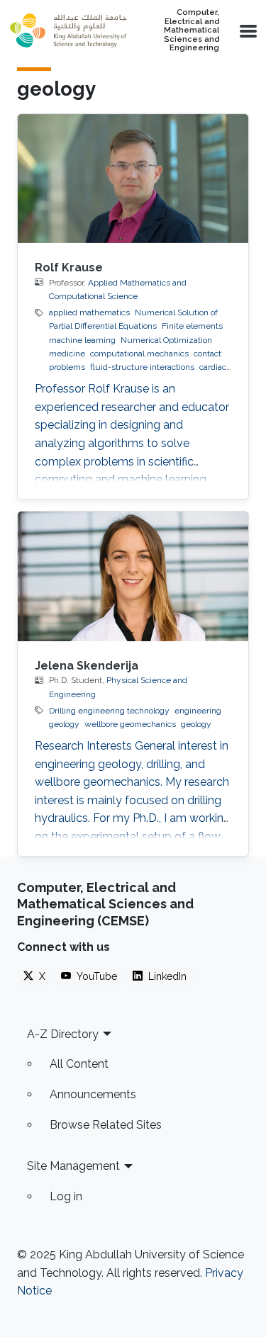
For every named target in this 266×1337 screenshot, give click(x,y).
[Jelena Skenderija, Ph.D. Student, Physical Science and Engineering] (133, 576)
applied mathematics (89, 312)
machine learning (82, 340)
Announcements (93, 1094)
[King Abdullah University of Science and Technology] (68, 30)
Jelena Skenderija (86, 665)
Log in (66, 1196)
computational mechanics (139, 354)
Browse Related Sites (106, 1125)
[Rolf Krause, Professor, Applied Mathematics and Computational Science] (133, 179)
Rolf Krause (69, 267)
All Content (79, 1064)
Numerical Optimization (166, 340)
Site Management (73, 1166)
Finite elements (192, 326)
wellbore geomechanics (130, 724)
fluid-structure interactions (142, 367)
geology (196, 724)
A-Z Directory (63, 1034)
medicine (67, 354)
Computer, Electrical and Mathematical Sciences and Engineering (191, 30)
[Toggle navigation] (246, 30)
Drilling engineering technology (109, 711)
